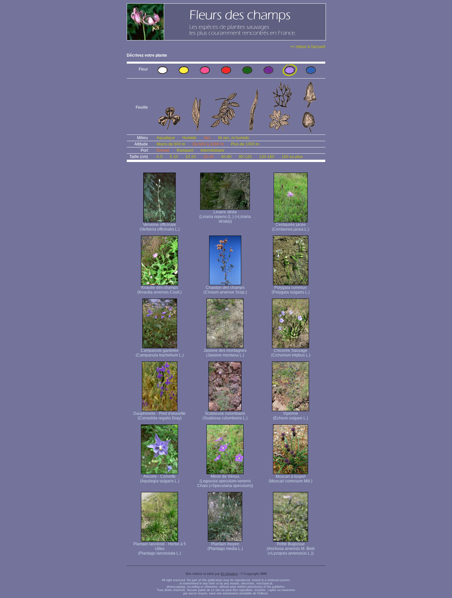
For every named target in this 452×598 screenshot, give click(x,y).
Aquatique (166, 138)
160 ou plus (292, 156)
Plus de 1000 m (245, 144)
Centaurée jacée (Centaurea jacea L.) (290, 227)
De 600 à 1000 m (208, 144)
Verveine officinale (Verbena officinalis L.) (160, 227)
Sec (207, 138)
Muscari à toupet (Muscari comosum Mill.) (290, 478)
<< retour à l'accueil (307, 46)
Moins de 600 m (171, 144)
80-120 (245, 156)
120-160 (266, 156)
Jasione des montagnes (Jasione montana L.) (225, 352)
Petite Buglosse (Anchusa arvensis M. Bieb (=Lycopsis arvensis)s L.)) (291, 549)
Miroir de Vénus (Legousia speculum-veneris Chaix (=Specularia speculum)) (225, 481)
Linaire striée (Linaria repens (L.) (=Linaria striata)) (225, 217)
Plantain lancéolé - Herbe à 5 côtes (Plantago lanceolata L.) (159, 549)
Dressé (163, 150)
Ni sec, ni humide (233, 138)
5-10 (174, 156)
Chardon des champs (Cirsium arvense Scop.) (225, 290)
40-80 (226, 156)
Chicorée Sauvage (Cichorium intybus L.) (290, 352)
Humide (189, 138)
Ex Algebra (229, 573)
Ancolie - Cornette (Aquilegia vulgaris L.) (159, 478)
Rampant (185, 150)
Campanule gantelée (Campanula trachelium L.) (160, 352)
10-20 (190, 156)
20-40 (208, 156)
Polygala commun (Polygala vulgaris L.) (291, 290)
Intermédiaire (212, 150)
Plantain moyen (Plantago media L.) (225, 546)
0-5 (159, 156)
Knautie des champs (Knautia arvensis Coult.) (159, 290)
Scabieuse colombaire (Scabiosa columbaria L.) (225, 415)
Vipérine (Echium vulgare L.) (290, 415)
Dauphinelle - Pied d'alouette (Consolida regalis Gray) (159, 415)
